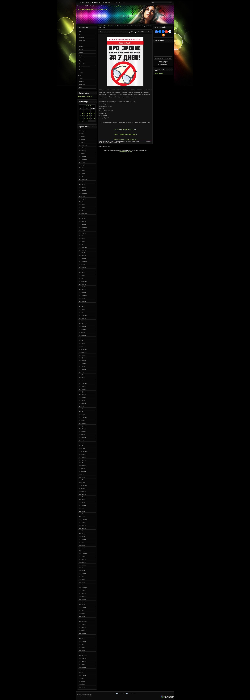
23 (84, 118)
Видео (81, 49)
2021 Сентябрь (83, 519)
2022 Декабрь (82, 562)
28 (80, 121)
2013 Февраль (83, 227)
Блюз (80, 55)
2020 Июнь (82, 477)
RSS (109, 6)
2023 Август (82, 585)
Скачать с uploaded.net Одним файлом (125, 134)
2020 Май (81, 474)
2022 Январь (82, 531)
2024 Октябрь (82, 624)
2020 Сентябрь (83, 485)
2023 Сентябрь (83, 587)
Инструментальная (84, 67)
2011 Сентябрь (83, 179)
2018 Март (82, 400)
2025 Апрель (82, 641)
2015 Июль (82, 309)
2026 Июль (82, 684)
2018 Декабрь (82, 426)
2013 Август (82, 244)
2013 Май (81, 236)
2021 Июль (82, 514)
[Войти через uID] (156, 31)
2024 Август (82, 619)
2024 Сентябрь (83, 622)
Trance (80, 78)
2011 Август (82, 176)
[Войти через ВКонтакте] (159, 31)
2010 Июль (82, 139)
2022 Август (82, 551)
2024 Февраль (83, 602)
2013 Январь (82, 224)
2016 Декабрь (82, 358)
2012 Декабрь (82, 221)
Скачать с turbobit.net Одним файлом (125, 129)
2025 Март (82, 639)
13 (94, 113)
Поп (80, 34)
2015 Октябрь (82, 318)
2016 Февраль (83, 329)
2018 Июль (82, 412)
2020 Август (82, 482)
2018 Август (82, 414)
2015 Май (81, 304)
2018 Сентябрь (83, 417)
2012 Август (82, 210)
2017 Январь (82, 360)
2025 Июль (82, 650)
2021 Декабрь (82, 528)
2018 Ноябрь (82, 423)
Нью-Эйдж (82, 40)
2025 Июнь (82, 647)
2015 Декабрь (82, 324)
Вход (119, 6)
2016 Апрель (82, 335)
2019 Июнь (82, 443)
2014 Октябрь (82, 284)
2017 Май (81, 372)
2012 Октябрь (82, 216)
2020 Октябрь (82, 488)
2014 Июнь (82, 272)
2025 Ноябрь (82, 661)
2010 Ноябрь (82, 150)
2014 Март (82, 264)
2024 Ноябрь (82, 627)
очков (110, 142)
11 (89, 113)
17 (87, 116)
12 (91, 113)
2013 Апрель (82, 233)
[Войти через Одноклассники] (163, 35)
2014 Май (81, 270)
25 (89, 118)
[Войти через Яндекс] (166, 31)
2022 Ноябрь (82, 559)
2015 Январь (82, 292)
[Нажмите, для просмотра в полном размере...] (125, 86)
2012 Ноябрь (82, 219)
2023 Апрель (82, 573)
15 (82, 116)
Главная (100, 26)
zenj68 (127, 141)
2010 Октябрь (82, 148)
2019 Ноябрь (82, 457)
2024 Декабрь (82, 630)
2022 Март (82, 536)
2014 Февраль (83, 261)
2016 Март (82, 332)
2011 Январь (82, 156)
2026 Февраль (83, 670)
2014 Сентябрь (83, 281)
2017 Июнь (82, 375)
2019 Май (81, 440)
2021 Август (82, 517)
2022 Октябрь (82, 556)
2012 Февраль (83, 193)
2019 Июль (82, 446)
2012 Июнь (82, 204)
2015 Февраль (83, 295)
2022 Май (81, 542)
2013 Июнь (82, 238)
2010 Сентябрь (83, 145)
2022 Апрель (82, 539)
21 (80, 118)
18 (89, 116)
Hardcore (81, 81)
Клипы (81, 52)
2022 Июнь (82, 545)
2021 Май (81, 508)
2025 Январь (82, 633)
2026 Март (82, 673)
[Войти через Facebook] (163, 31)
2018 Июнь (82, 409)
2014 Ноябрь (82, 287)
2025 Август (82, 653)
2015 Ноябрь (82, 321)
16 (84, 116)
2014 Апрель (82, 267)
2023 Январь (82, 565)
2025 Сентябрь (83, 656)
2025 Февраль (83, 636)
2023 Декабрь (82, 596)
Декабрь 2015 (87, 106)
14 (80, 116)
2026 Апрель (82, 675)
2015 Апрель (82, 301)
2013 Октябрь (82, 250)
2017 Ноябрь (82, 389)
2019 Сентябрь (83, 451)
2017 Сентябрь (83, 383)
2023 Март (82, 570)
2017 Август (82, 380)
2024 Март (82, 604)
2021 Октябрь (82, 522)
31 (87, 121)
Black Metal (82, 84)
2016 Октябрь (82, 352)
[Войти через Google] (169, 31)
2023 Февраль (83, 568)
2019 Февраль (83, 431)
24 (87, 118)
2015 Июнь (82, 307)
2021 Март (82, 502)
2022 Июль (82, 548)
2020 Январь (82, 463)
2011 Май (81, 167)
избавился (136, 141)
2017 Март (82, 366)
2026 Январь (82, 667)
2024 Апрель (82, 607)
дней (106, 142)
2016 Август (82, 346)
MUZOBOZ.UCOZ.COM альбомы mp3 (92, 9)
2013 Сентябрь (83, 247)
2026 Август (82, 687)
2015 (105, 26)
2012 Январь (82, 190)
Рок (80, 31)
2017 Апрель (82, 369)
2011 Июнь (82, 170)
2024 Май (81, 610)
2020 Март (82, 468)
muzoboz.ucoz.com (167, 696)
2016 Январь (82, 326)
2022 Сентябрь (83, 553)
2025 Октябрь (82, 658)
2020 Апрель (82, 471)
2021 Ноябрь (82, 525)
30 (84, 121)
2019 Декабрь (82, 460)
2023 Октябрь (82, 590)
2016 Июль (82, 343)
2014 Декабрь (82, 290)
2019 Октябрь (82, 454)
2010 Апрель (82, 131)
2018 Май (81, 406)
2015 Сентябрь (83, 315)
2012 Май (81, 202)
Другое (81, 46)
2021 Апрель (82, 505)
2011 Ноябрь (82, 185)
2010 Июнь (82, 136)
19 (91, 116)
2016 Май (81, 338)
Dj (79, 69)
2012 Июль (82, 207)
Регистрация (114, 6)
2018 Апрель (82, 403)
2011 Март (82, 162)
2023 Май (81, 576)
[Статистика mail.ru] (131, 693)
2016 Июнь (82, 341)
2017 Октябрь (82, 386)
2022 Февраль (83, 534)
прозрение (102, 142)
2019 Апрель (82, 437)
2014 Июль (82, 275)
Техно (81, 43)
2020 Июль (82, 480)
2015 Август (82, 312)
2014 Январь (82, 258)
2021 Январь (82, 497)
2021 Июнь (82, 511)
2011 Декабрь (82, 187)
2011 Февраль (83, 159)
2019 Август (82, 448)
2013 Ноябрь (82, 253)
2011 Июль (82, 173)
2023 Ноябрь (82, 593)
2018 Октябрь (82, 420)
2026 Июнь (82, 681)
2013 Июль (82, 241)
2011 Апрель (82, 165)
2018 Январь (82, 394)
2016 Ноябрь (82, 355)
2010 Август (82, 142)
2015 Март (82, 298)
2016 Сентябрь (83, 349)
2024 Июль (82, 616)
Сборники (82, 58)
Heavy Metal (82, 64)
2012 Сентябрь (83, 213)
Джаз (80, 87)
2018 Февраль (83, 397)
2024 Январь (82, 599)
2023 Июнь (82, 579)
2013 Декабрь (82, 255)
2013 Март (82, 230)
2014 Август (82, 278)
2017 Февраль (83, 363)
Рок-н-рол (82, 61)
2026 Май (81, 678)
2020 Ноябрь (82, 491)
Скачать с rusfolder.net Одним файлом (125, 139)
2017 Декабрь (82, 392)
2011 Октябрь (82, 182)
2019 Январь (82, 429)
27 (94, 118)
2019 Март (82, 434)
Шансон (81, 37)
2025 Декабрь (82, 664)
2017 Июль (82, 377)
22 (82, 118)
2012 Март (82, 196)
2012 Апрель (82, 199)
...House (81, 72)
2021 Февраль (83, 499)
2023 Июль (82, 582)
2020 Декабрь (82, 494)
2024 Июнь (82, 613)
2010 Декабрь (82, 153)
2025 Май (81, 644)
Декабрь (110, 26)
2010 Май (81, 133)
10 (87, 113)
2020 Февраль (83, 465)
